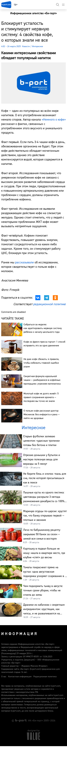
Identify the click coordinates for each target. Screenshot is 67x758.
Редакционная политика (45, 676)
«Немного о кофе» (54, 119)
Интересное (37, 46)
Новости (26, 46)
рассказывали (25, 262)
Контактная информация (19, 676)
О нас (3, 676)
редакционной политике (49, 304)
